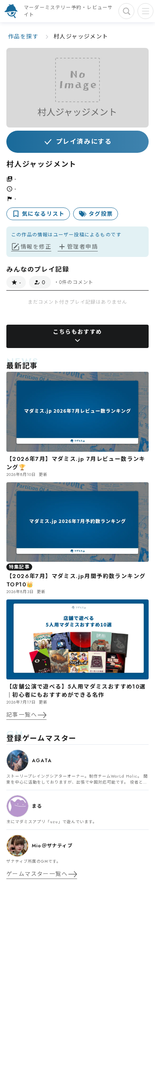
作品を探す (23, 36)
